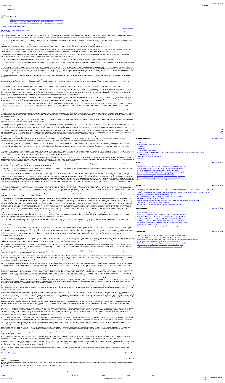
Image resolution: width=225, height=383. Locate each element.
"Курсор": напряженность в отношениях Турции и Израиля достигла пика (159, 218)
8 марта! (139, 158)
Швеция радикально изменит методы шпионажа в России (154, 194)
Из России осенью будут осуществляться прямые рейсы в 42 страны (157, 170)
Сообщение (140, 146)
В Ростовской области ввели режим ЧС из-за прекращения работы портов (159, 178)
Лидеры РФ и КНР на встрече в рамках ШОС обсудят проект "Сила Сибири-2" (161, 172)
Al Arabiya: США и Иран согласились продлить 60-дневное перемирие (31, 21)
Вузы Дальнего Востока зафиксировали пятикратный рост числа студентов (159, 196)
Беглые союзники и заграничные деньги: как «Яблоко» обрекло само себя (159, 204)
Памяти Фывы (141, 142)
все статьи (216, 139)
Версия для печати (128, 28)
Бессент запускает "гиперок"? (146, 212)
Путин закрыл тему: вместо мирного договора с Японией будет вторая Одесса (160, 226)
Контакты (75, 375)
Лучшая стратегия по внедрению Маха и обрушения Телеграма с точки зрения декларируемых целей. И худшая (170, 152)
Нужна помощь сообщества (145, 154)
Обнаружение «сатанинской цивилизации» (150, 156)
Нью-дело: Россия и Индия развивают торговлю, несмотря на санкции (158, 241)
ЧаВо (128, 375)
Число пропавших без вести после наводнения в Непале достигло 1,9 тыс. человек (162, 179)
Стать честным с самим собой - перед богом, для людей (18, 30)
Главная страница (6, 26)
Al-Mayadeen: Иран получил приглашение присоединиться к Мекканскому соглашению (36, 20)
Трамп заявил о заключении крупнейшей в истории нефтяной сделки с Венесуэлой (162, 166)
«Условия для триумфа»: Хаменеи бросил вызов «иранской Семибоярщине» (160, 245)
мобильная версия (6, 5)
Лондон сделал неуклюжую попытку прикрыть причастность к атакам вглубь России (162, 214)
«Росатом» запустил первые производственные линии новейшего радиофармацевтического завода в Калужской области (173, 192)
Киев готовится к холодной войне (147, 224)
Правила (103, 375)
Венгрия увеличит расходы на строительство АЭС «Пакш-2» (155, 174)
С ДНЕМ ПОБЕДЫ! (143, 148)
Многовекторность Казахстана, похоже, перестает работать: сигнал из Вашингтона (162, 216)
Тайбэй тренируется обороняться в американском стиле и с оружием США (159, 247)
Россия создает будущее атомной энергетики (150, 198)
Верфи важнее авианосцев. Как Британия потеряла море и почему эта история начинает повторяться (167, 239)
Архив (222, 131)
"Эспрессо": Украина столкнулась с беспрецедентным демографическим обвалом (161, 237)
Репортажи (16, 26)
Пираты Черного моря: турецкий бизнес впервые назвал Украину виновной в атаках (162, 235)
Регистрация (216, 3)
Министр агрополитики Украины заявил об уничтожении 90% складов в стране (161, 176)
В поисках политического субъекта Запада (149, 144)
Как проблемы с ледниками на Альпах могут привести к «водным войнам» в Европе (162, 222)
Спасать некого (141, 249)
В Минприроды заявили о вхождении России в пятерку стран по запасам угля (160, 168)
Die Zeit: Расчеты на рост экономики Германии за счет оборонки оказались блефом (162, 243)
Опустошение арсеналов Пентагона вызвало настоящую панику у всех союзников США (37, 23)
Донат (153, 375)
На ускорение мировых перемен (146, 150)
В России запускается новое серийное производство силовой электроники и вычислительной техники (168, 200)
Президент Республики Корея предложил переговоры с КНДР (155, 202)
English (222, 129)
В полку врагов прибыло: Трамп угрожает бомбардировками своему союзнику (160, 220)
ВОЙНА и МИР (11, 9)
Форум (222, 132)
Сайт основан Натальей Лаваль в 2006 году (112, 378)
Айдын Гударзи (12, 353)
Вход (222, 3)
